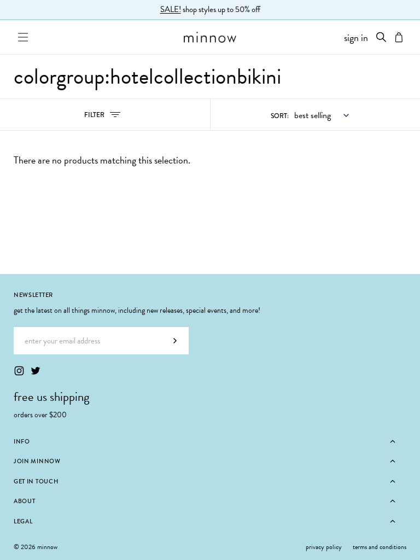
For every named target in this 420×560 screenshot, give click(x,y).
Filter (106, 117)
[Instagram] (19, 370)
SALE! (170, 9)
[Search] (381, 37)
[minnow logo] (209, 37)
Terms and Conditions (379, 547)
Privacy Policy (324, 547)
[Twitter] (35, 370)
